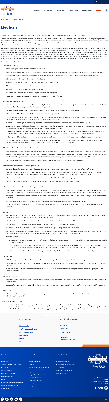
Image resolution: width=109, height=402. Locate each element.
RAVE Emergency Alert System (65, 364)
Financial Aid (60, 10)
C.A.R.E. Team (5, 388)
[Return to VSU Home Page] (1, 19)
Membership (23, 335)
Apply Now (4, 361)
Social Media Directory (63, 361)
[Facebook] (2, 399)
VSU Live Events (61, 367)
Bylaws (15, 19)
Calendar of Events (62, 373)
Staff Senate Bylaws (26, 332)
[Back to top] (106, 396)
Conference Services (35, 381)
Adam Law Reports (34, 387)
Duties (21, 339)
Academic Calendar (35, 361)
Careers (31, 364)
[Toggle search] (106, 10)
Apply (57, 2)
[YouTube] (16, 399)
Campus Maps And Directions (38, 375)
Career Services (6, 370)
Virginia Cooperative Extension (38, 372)
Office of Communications (9, 385)
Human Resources (7, 376)
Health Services (34, 384)
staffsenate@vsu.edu (67, 339)
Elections (22, 342)
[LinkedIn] (7, 399)
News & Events (87, 10)
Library (3, 379)
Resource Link (65, 332)
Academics (48, 10)
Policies (105, 399)
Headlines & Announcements (65, 370)
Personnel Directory (35, 378)
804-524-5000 (103, 383)
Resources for (101, 2)
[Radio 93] (21, 399)
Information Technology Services (12, 382)
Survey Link (64, 328)
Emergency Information (8, 373)
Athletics (87, 2)
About (98, 10)
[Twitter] (11, 399)
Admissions (36, 10)
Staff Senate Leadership (28, 329)
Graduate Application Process (11, 364)
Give (76, 2)
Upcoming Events (66, 325)
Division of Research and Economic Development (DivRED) (40, 368)
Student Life (73, 10)
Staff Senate (8, 19)
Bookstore (4, 367)
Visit (67, 2)
